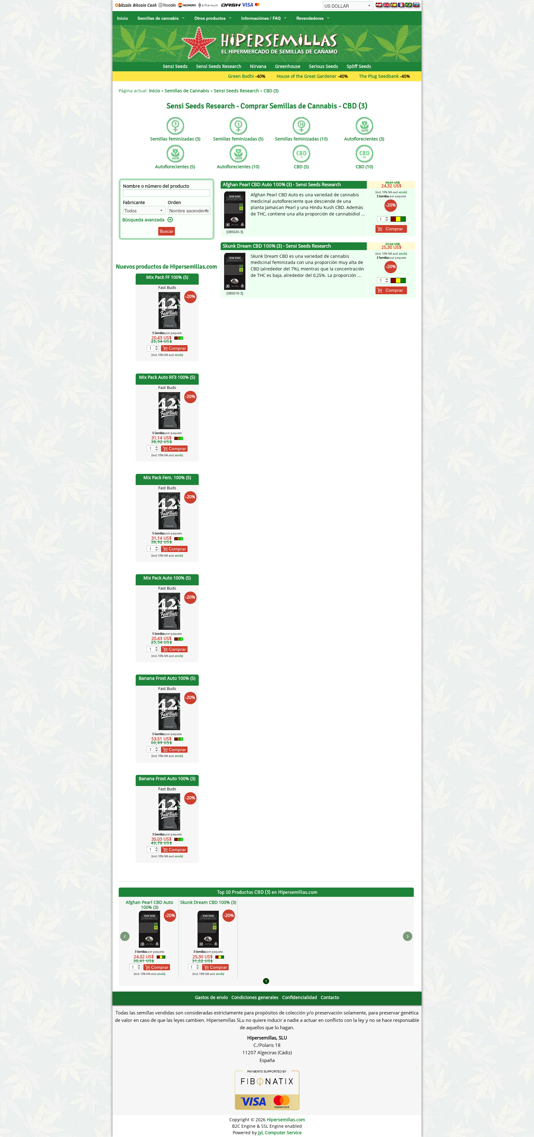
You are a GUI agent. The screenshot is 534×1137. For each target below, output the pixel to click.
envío (178, 355)
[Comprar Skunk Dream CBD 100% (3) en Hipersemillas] (235, 271)
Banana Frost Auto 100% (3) (167, 778)
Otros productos (210, 18)
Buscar (166, 231)
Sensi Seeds (175, 66)
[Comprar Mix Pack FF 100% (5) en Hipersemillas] (169, 310)
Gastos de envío (211, 997)
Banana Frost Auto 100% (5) (167, 678)
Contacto (330, 997)
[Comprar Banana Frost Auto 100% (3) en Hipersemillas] (169, 811)
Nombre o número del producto (156, 186)
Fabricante (134, 202)
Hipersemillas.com (286, 1119)
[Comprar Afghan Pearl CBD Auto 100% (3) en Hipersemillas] (235, 209)
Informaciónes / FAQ (261, 18)
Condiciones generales (254, 997)
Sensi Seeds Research (218, 66)
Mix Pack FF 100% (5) (167, 277)
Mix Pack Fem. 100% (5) (167, 477)
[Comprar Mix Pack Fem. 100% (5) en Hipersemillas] (169, 510)
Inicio (122, 18)
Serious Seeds (323, 66)
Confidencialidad (299, 997)
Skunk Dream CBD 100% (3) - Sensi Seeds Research (277, 246)
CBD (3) (271, 91)
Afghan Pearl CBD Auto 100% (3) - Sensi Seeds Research (282, 184)
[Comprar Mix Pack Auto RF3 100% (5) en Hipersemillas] (169, 410)
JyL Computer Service (280, 1132)
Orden (174, 202)
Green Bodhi (206, 76)
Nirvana (258, 66)
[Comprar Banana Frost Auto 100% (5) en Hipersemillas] (169, 711)
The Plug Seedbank (344, 76)
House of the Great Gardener (272, 76)
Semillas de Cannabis (187, 91)
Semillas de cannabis (158, 18)
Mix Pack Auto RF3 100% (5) (167, 377)
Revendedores (310, 18)
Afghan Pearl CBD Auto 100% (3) (149, 904)
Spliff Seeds (359, 66)
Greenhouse (287, 66)
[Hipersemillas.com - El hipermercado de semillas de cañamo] (267, 43)
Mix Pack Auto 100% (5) (167, 578)
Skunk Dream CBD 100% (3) (208, 902)
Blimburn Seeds (402, 76)
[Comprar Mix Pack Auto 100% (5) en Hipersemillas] (169, 611)
